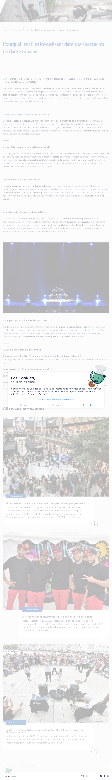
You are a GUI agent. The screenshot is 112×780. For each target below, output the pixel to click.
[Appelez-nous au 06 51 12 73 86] (87, 776)
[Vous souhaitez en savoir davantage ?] (82, 776)
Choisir (56, 405)
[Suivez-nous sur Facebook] (104, 776)
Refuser (24, 405)
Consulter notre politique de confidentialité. (56, 400)
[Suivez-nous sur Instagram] (101, 776)
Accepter (88, 405)
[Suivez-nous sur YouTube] (108, 776)
